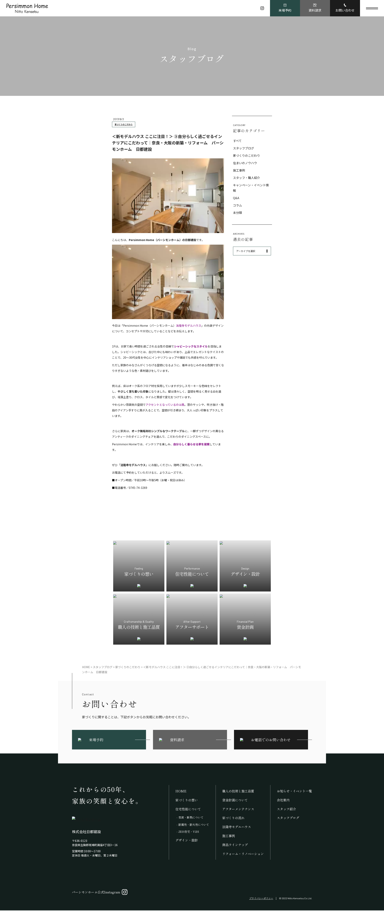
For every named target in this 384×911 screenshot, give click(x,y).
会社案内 (283, 800)
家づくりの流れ (233, 817)
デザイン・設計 (186, 840)
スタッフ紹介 (286, 809)
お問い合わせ (345, 10)
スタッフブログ (243, 148)
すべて (237, 141)
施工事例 (239, 170)
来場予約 (285, 10)
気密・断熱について (191, 817)
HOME (180, 791)
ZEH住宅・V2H (188, 832)
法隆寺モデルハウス (236, 826)
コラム (237, 205)
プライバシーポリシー (261, 898)
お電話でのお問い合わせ (271, 739)
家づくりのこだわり (124, 124)
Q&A (236, 198)
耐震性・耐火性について (193, 825)
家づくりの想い (186, 800)
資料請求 (315, 10)
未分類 (237, 212)
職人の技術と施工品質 (238, 791)
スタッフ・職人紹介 (246, 178)
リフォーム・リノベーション (243, 853)
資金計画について (235, 800)
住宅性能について (188, 809)
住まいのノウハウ (245, 163)
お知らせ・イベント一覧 (294, 791)
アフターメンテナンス (238, 809)
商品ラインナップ (235, 844)
